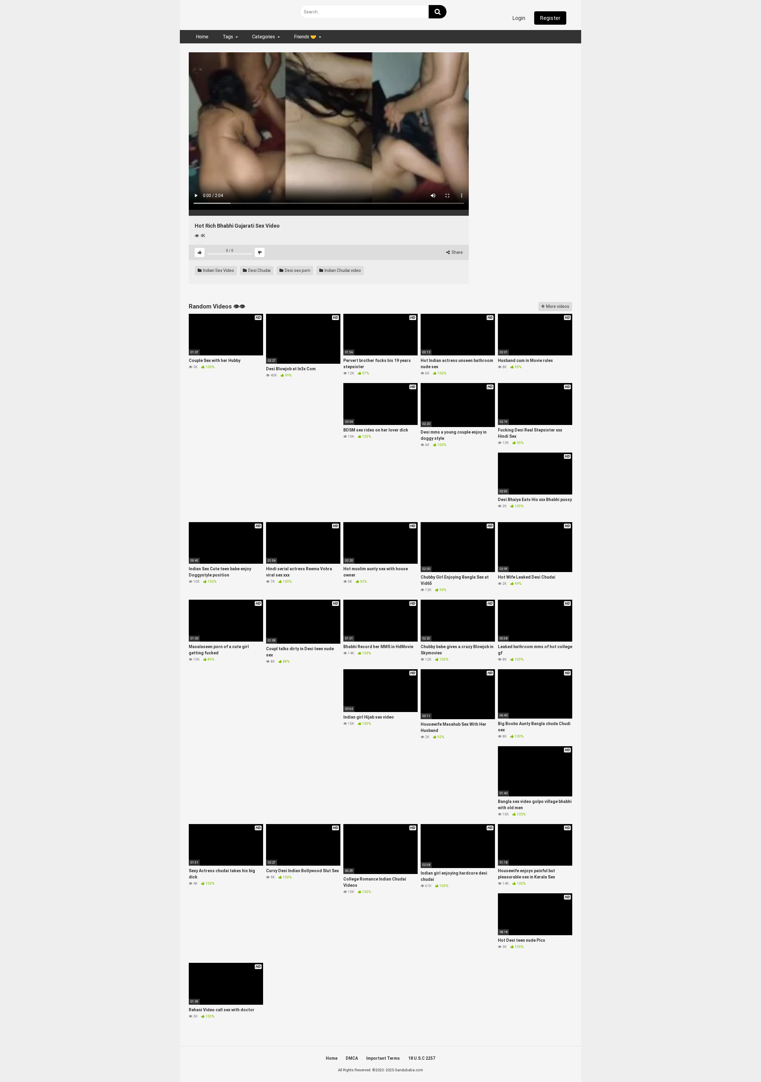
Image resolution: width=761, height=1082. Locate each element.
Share (457, 252)
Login (518, 18)
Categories (263, 37)
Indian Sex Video (218, 270)
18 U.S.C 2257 (421, 1058)
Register (550, 18)
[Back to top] (741, 1064)
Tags (228, 37)
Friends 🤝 (305, 37)
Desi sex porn (297, 270)
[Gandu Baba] (217, 13)
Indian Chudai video (342, 270)
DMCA (352, 1058)
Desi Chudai (259, 270)
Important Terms (383, 1058)
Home (202, 37)
